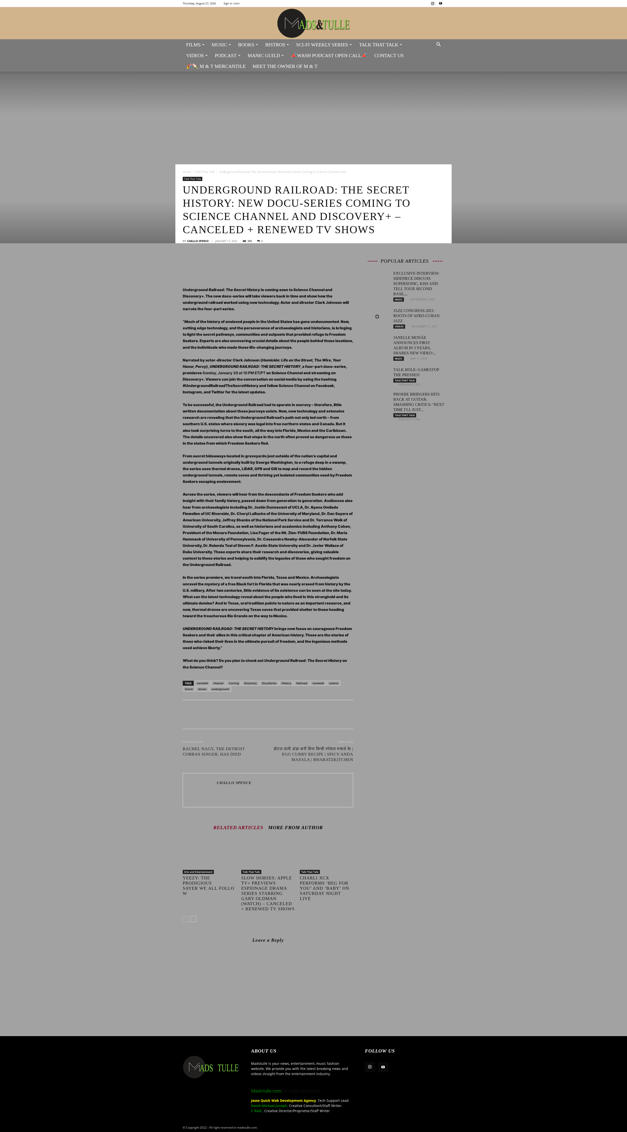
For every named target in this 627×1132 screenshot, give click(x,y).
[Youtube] (440, 3)
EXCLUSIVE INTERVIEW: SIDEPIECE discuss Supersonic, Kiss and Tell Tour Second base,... (416, 283)
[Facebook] (188, 260)
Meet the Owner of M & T (285, 66)
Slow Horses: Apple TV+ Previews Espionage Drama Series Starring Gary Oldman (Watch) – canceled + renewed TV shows (268, 893)
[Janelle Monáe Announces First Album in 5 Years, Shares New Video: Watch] (377, 343)
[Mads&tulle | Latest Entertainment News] (313, 23)
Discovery (250, 683)
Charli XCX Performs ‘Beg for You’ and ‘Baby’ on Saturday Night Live (324, 888)
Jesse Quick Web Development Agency (283, 1100)
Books (246, 44)
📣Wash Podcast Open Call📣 (329, 55)
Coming (234, 683)
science (333, 683)
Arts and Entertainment (198, 872)
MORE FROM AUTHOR (295, 827)
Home (187, 172)
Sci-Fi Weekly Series (322, 44)
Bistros (275, 44)
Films (193, 44)
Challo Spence (198, 241)
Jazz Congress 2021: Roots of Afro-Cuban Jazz (416, 316)
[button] (438, 45)
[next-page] (194, 919)
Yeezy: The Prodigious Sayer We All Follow (208, 885)
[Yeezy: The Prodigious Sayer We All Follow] (209, 855)
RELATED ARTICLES (238, 827)
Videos (195, 55)
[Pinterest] (210, 260)
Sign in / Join (232, 3)
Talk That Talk (378, 44)
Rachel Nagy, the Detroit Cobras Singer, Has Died (214, 751)
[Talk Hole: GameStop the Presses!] (377, 375)
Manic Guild (264, 55)
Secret (189, 689)
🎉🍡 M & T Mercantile (216, 66)
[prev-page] (186, 919)
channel (218, 683)
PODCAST (226, 55)
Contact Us (389, 55)
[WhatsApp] (221, 260)
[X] (199, 260)
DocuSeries (269, 683)
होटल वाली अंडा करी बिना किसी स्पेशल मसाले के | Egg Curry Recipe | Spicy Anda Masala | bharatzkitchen (313, 754)
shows (202, 689)
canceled (202, 683)
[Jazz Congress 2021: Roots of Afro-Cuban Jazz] (377, 316)
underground (220, 689)
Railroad (301, 683)
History (286, 683)
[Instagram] (432, 3)
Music (219, 44)
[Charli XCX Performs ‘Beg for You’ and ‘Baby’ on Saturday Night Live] (326, 855)
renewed (318, 683)
